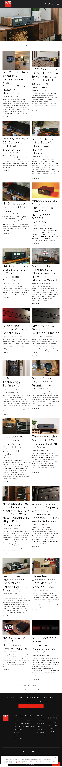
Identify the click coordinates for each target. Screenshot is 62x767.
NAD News (40, 723)
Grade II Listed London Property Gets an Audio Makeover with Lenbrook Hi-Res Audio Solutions (45, 512)
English (3, 765)
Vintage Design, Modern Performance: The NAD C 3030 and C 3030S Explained (44, 211)
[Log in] (49, 4)
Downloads (51, 728)
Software (51, 731)
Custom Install (29, 726)
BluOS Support (52, 725)
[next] (38, 689)
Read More (6, 116)
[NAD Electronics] (8, 4)
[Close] (55, 757)
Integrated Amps (19, 726)
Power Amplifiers (19, 720)
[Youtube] (33, 751)
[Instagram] (37, 751)
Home (28, 46)
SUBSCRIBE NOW (31, 706)
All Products (18, 738)
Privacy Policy (19, 762)
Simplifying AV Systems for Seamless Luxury (45, 329)
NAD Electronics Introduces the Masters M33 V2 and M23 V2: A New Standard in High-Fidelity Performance (16, 514)
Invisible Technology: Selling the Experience (12, 384)
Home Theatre (18, 729)
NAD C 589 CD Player (14, 225)
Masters (28, 723)
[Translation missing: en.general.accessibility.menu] (57, 4)
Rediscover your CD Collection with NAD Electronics (15, 144)
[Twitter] (28, 751)
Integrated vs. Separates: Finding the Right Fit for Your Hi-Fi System (13, 445)
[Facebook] (23, 751)
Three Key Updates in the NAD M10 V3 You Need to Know (45, 582)
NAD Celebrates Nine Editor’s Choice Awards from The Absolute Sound (44, 273)
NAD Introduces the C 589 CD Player (15, 207)
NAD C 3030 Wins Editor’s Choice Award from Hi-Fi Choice (43, 146)
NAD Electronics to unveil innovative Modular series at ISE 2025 (45, 645)
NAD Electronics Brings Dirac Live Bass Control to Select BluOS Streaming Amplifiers (45, 78)
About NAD (40, 720)
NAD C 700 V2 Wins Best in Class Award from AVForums (15, 643)
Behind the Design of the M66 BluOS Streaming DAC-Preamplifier (16, 583)
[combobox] (4, 765)
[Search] (45, 4)
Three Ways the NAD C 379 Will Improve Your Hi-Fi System (45, 442)
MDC (15, 735)
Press (38, 726)
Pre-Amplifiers (18, 723)
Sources (16, 732)
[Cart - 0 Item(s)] (53, 4)
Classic (27, 720)
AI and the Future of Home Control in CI (15, 329)
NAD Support (52, 722)
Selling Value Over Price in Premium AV (42, 382)
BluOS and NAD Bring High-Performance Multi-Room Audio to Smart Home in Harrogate (15, 82)
